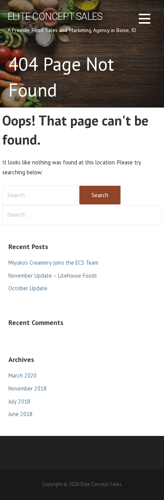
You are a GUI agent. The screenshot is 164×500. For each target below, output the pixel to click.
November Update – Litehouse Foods (52, 275)
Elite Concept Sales (55, 16)
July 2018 (19, 401)
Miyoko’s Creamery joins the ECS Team (53, 262)
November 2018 (27, 388)
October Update (27, 288)
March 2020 (22, 375)
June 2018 (20, 414)
